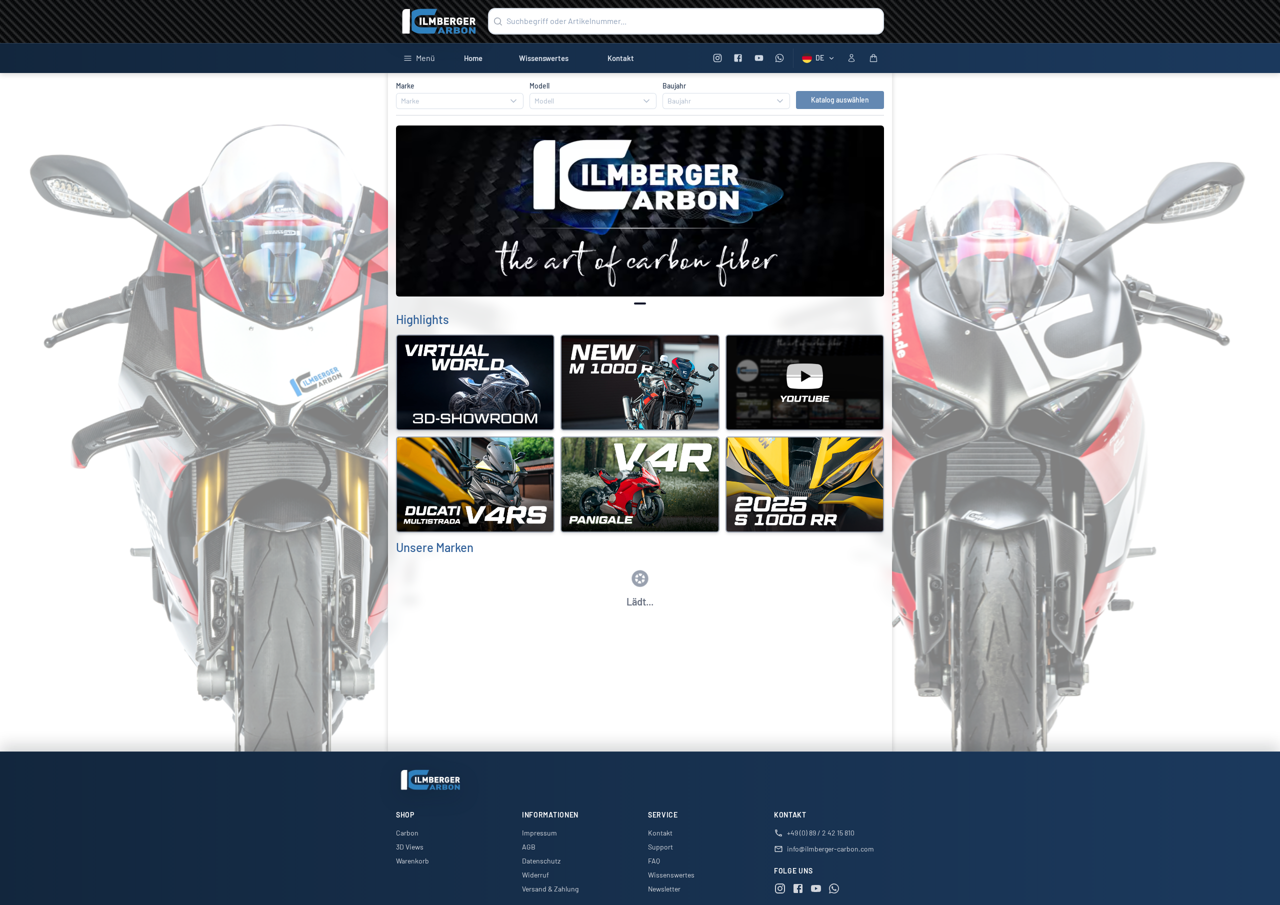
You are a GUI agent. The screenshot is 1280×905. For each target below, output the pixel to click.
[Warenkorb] (873, 58)
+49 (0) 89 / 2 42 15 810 (820, 832)
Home (473, 58)
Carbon (407, 832)
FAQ (654, 860)
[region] (640, 211)
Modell (540, 86)
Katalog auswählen (840, 100)
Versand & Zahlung (550, 888)
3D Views (410, 846)
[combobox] (460, 101)
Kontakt (621, 58)
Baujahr (674, 86)
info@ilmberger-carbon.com (830, 848)
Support (660, 846)
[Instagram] (717, 58)
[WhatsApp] (780, 58)
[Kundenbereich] (851, 58)
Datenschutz (541, 860)
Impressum (539, 832)
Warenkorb (412, 860)
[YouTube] (758, 58)
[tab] (640, 303)
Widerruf (535, 874)
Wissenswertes (543, 58)
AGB (529, 846)
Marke (405, 86)
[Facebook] (738, 58)
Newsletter (664, 888)
